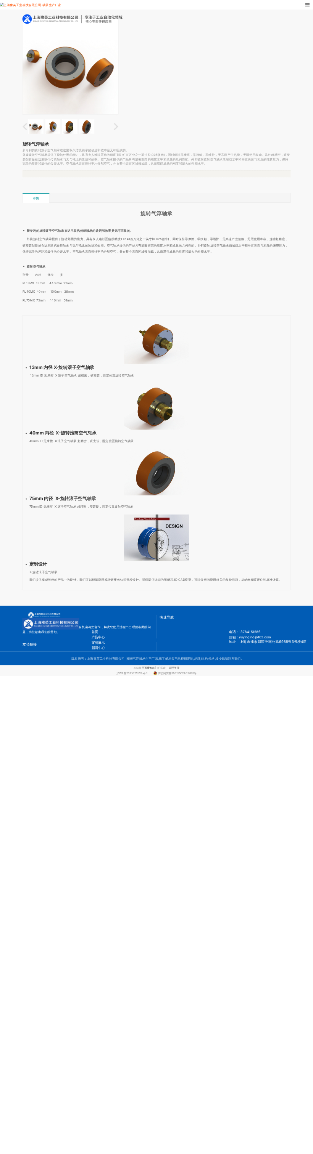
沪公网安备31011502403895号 (177, 673)
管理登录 (174, 668)
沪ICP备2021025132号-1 (133, 673)
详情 (36, 198)
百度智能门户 (152, 668)
